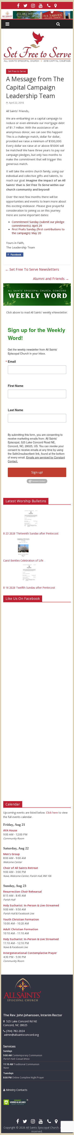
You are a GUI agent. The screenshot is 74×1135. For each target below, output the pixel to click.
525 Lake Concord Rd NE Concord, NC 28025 (20, 1023)
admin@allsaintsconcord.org (21, 1035)
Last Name (15, 410)
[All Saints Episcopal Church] (37, 15)
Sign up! (37, 472)
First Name (15, 385)
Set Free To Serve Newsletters (32, 269)
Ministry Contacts (16, 1090)
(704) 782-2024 (15, 1031)
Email (12, 361)
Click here (52, 812)
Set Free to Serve (17, 71)
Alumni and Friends (51, 278)
